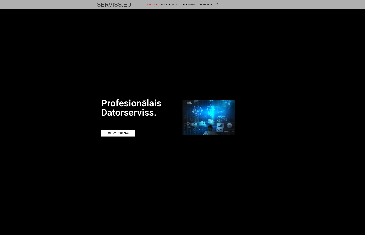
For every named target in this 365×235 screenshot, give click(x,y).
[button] (118, 133)
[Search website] (217, 4)
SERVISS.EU (114, 4)
